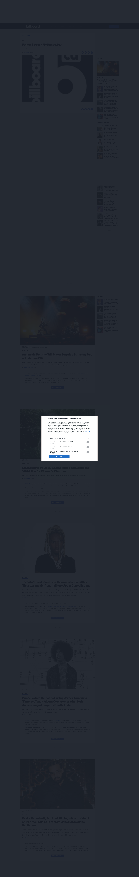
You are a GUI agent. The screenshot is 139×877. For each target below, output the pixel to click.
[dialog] (69, 438)
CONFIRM (59, 456)
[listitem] (69, 438)
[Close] (94, 418)
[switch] (87, 442)
